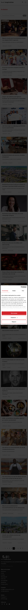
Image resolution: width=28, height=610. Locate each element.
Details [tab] (14, 290)
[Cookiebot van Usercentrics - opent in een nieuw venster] (21, 287)
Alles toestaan (14, 313)
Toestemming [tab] (5, 290)
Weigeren (14, 321)
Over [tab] (23, 290)
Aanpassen (13, 317)
